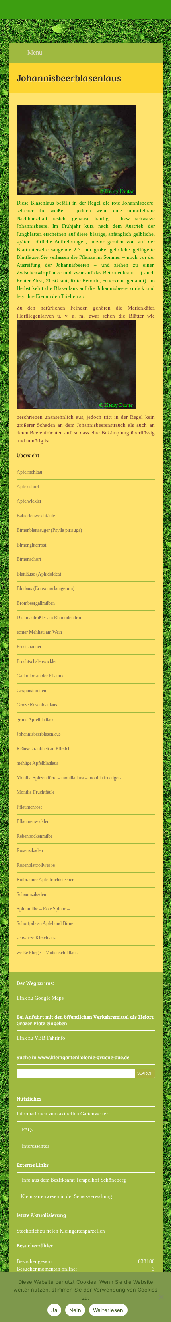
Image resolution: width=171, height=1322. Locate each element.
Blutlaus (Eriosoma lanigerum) (45, 588)
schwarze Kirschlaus (36, 938)
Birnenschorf (29, 559)
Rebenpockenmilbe (34, 836)
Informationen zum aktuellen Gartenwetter (62, 1114)
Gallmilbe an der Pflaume (40, 676)
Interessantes (35, 1146)
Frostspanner (29, 646)
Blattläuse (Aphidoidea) (39, 574)
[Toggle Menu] (10, 9)
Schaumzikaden (31, 894)
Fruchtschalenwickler (37, 661)
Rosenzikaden (30, 850)
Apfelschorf (28, 486)
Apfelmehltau (29, 472)
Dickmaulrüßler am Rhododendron (49, 617)
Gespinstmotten (31, 690)
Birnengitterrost (31, 545)
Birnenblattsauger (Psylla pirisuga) (49, 530)
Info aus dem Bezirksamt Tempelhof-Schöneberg (73, 1180)
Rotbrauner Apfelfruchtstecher (45, 879)
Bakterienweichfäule (36, 516)
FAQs (27, 1130)
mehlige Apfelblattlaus (37, 763)
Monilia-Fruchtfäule (35, 792)
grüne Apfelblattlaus (35, 719)
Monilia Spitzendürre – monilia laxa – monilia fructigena (69, 778)
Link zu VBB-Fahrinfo (41, 1038)
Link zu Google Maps (40, 998)
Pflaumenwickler (33, 821)
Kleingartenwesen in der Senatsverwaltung (66, 1196)
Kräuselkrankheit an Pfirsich (43, 749)
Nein (75, 1310)
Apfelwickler (29, 501)
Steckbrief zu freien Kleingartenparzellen (61, 1231)
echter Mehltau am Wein (39, 632)
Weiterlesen (108, 1310)
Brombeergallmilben (36, 603)
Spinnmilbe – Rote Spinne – (43, 909)
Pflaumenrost (29, 807)
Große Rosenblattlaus (37, 705)
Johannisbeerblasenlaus (39, 734)
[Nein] (161, 1297)
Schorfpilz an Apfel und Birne (45, 923)
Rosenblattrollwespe (36, 865)
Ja (54, 1310)
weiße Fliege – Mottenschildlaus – (49, 952)
